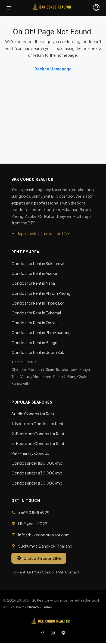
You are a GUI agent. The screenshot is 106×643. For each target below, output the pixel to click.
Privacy (33, 607)
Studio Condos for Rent (32, 413)
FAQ (59, 572)
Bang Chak (76, 376)
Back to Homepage (53, 69)
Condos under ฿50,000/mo (37, 482)
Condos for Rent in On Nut (34, 322)
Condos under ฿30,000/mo (37, 472)
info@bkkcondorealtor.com (44, 534)
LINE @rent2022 (32, 523)
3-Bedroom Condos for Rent (37, 443)
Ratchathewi (66, 369)
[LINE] (63, 632)
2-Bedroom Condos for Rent (37, 433)
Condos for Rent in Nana (33, 283)
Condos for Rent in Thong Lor (37, 303)
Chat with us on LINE (42, 558)
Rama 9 (59, 376)
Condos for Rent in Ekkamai (36, 312)
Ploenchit (36, 369)
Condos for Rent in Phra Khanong (41, 332)
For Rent (18, 572)
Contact (72, 572)
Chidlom (18, 369)
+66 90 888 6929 (33, 512)
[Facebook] (43, 632)
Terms (47, 607)
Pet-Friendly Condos (30, 453)
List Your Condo (40, 572)
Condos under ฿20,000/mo (37, 463)
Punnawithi (20, 383)
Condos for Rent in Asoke (34, 273)
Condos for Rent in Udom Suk (37, 352)
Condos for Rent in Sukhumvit (38, 263)
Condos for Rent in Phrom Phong (40, 293)
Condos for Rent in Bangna (35, 342)
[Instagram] (54, 632)
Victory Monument (35, 376)
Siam (50, 369)
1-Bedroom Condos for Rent (37, 423)
